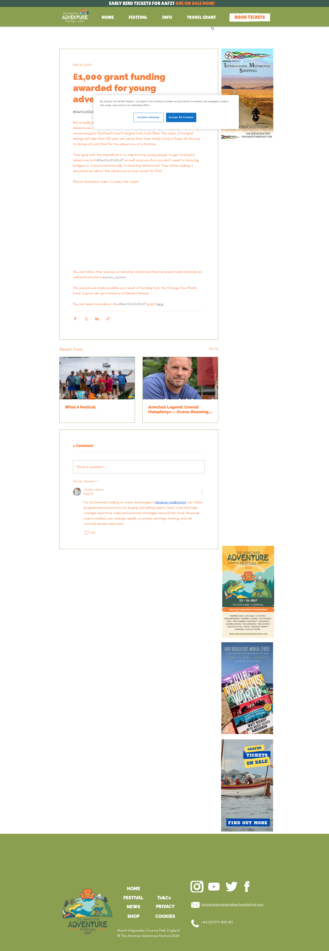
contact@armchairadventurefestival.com (232, 904)
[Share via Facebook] (75, 319)
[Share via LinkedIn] (97, 319)
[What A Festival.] (97, 378)
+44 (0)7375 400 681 (217, 922)
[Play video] (139, 227)
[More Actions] (202, 491)
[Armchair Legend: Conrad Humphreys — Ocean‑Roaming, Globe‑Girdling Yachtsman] (180, 378)
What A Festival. (80, 407)
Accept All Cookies (181, 117)
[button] (138, 17)
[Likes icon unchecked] (87, 532)
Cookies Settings (148, 117)
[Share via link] (108, 319)
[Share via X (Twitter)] (86, 319)
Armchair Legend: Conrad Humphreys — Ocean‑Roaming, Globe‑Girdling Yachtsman (179, 409)
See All (213, 349)
